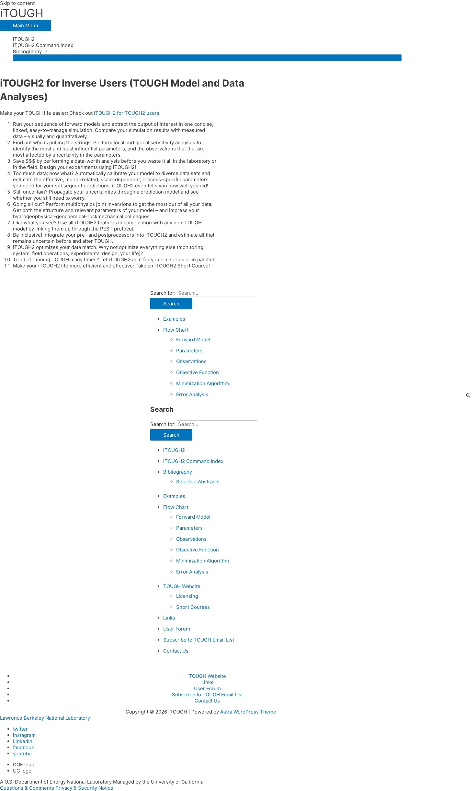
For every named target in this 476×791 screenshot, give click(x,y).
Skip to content (17, 3)
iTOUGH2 (24, 39)
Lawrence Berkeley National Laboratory (45, 718)
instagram (24, 735)
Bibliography (27, 51)
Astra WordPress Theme (248, 712)
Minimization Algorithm (202, 383)
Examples (174, 319)
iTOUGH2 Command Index (43, 45)
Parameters (189, 351)
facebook (23, 747)
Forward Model (193, 339)
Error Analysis (192, 394)
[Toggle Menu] (207, 57)
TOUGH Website (181, 586)
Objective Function (197, 372)
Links (169, 618)
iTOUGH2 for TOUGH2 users (126, 113)
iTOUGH (21, 13)
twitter (20, 729)
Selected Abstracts (198, 481)
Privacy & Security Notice (84, 788)
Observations (191, 361)
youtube (22, 753)
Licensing (187, 596)
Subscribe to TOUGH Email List (198, 640)
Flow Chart (175, 330)
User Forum (176, 629)
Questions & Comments (27, 788)
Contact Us (175, 651)
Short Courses (193, 607)
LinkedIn (22, 741)
